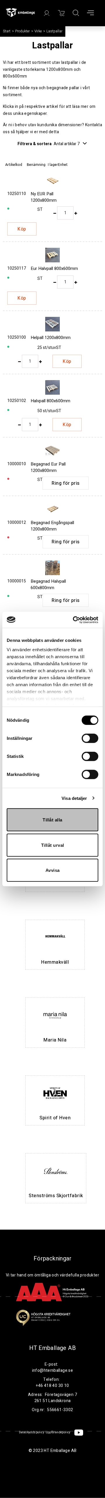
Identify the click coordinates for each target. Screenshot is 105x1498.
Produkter (22, 31)
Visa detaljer (74, 797)
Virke (38, 31)
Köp (22, 229)
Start (6, 31)
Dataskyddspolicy (31, 1432)
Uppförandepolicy (58, 1432)
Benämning (36, 164)
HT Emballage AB (52, 1348)
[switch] (90, 738)
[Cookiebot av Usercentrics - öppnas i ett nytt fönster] (74, 620)
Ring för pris (66, 483)
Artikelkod (13, 164)
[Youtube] (78, 1432)
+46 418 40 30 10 (52, 1386)
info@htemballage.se (52, 1370)
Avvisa (53, 870)
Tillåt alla (52, 819)
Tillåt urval (52, 844)
